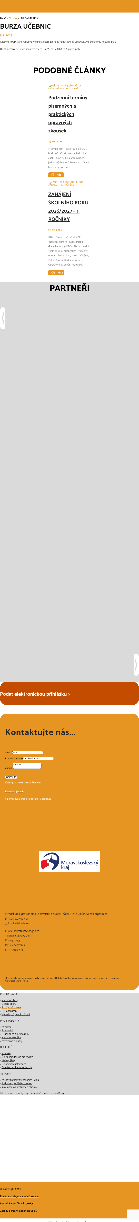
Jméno (8, 752)
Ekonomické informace (13, 1064)
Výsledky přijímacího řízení (16, 1014)
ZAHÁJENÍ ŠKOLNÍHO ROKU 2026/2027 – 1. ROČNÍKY (68, 207)
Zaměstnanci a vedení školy (17, 1067)
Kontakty (6, 1053)
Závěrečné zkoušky (12, 1041)
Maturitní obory (10, 1000)
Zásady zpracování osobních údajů (20, 1080)
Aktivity (13, 18)
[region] (69, 491)
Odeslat (11, 777)
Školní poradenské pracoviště (17, 1057)
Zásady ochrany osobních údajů (23, 782)
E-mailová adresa (13, 758)
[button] (69, 317)
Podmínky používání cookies (17, 1083)
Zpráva (8, 768)
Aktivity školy (8, 1060)
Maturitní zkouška (11, 1037)
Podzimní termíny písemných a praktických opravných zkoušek (67, 114)
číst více (57, 175)
